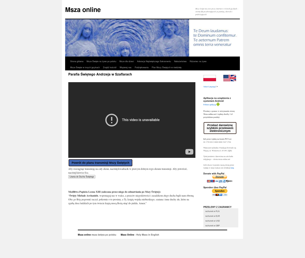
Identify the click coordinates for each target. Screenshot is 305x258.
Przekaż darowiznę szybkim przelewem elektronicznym (220, 128)
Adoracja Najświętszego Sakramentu (154, 61)
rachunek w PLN (212, 211)
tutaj (232, 167)
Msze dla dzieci (126, 61)
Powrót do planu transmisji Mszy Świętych (100, 162)
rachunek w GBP (212, 226)
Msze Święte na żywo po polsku (101, 61)
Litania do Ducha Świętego (82, 177)
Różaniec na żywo (198, 61)
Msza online (83, 9)
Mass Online (127, 234)
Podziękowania (142, 67)
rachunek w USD (212, 221)
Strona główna (76, 61)
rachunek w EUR (212, 216)
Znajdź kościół (109, 67)
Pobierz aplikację (209, 104)
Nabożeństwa (180, 61)
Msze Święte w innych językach (85, 67)
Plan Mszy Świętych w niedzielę (166, 67)
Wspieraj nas (126, 67)
